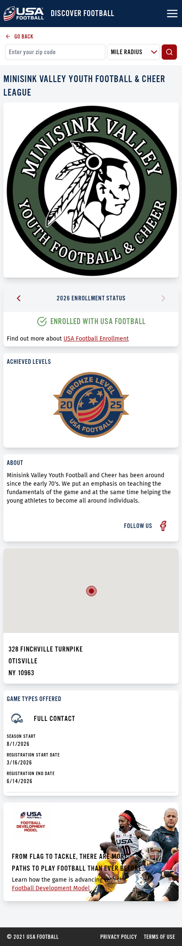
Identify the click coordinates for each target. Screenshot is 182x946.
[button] (91, 591)
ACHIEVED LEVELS (29, 361)
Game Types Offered (34, 698)
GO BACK (23, 36)
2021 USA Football (33, 936)
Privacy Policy (118, 937)
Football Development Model (51, 888)
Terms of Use (159, 937)
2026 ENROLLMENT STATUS (91, 298)
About (15, 462)
